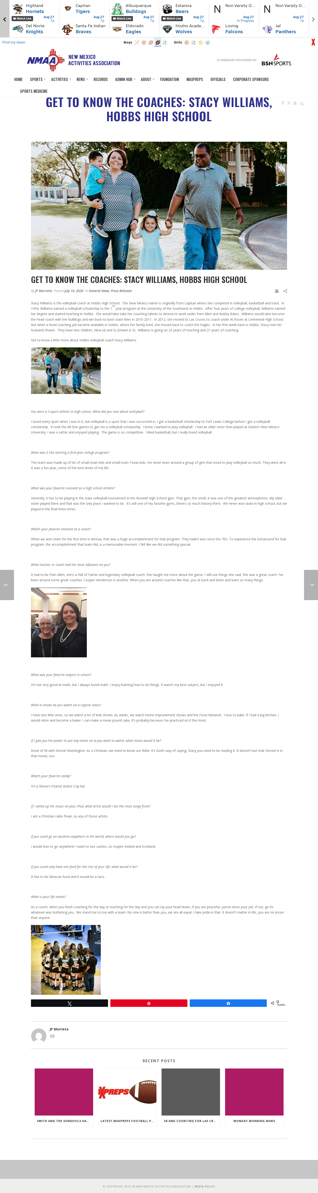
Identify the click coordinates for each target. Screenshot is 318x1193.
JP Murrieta (43, 291)
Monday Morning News (254, 1121)
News (81, 79)
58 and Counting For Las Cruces (192, 1121)
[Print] (277, 290)
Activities (59, 79)
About (146, 79)
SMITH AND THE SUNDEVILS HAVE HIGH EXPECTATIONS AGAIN (65, 1121)
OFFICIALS (218, 79)
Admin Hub (123, 79)
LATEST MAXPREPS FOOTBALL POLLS (129, 1121)
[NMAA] (73, 60)
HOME (18, 79)
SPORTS (36, 79)
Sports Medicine (33, 91)
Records (101, 79)
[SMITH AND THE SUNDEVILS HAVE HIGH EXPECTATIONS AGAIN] (64, 1092)
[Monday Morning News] (254, 1092)
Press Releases (121, 291)
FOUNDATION (169, 79)
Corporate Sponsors (251, 79)
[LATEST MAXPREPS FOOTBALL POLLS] (127, 1092)
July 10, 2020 (73, 291)
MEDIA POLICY (205, 1186)
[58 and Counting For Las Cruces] (191, 1092)
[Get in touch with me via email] (52, 1037)
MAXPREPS (194, 79)
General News (99, 291)
